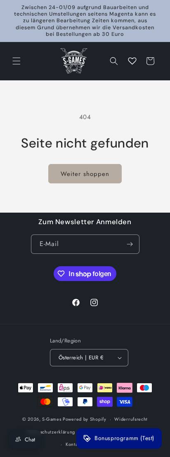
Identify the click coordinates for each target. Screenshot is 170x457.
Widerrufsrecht (131, 419)
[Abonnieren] (130, 244)
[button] (16, 61)
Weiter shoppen (85, 173)
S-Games (51, 419)
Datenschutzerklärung (51, 432)
